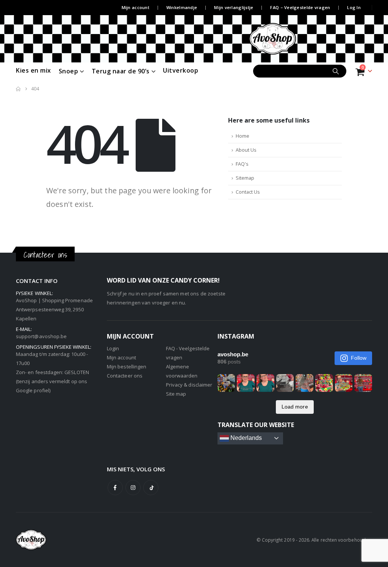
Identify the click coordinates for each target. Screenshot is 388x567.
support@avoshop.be (41, 336)
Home (242, 136)
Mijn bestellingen (126, 366)
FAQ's (242, 164)
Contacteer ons (124, 375)
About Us (246, 150)
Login (113, 348)
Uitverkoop (180, 70)
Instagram (133, 487)
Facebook (115, 487)
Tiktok (150, 487)
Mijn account (135, 7)
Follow (358, 358)
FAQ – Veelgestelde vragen (300, 7)
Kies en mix (33, 70)
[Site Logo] (280, 39)
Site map (176, 393)
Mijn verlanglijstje (233, 7)
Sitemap (245, 178)
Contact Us (248, 192)
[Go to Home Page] (18, 88)
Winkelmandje (181, 7)
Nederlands (245, 438)
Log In (354, 7)
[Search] (335, 71)
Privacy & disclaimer (189, 384)
